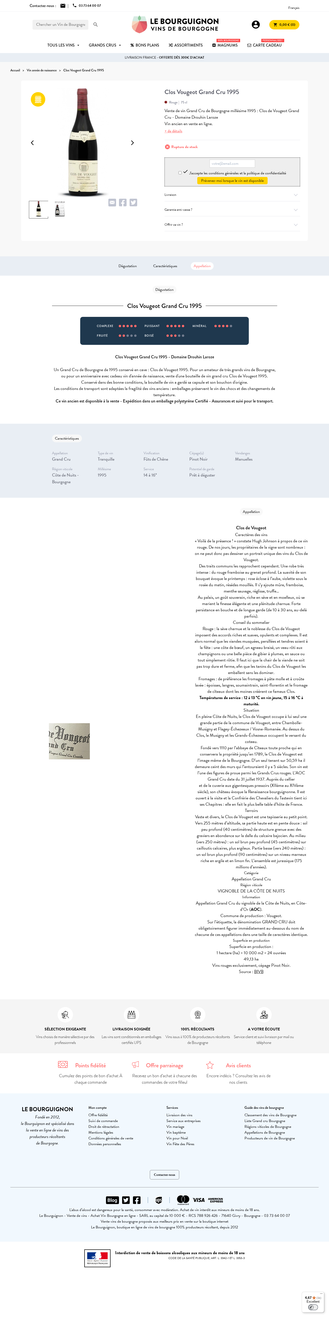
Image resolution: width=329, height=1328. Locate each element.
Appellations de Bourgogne (264, 1132)
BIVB (258, 971)
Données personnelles (104, 1144)
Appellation (202, 266)
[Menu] (321, 1295)
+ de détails (173, 131)
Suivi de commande (103, 1121)
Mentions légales (100, 1132)
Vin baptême (176, 1132)
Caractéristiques (165, 266)
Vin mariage (175, 1127)
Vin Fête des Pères (180, 1144)
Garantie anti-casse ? (178, 209)
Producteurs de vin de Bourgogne (269, 1138)
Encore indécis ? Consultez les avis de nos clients (238, 1079)
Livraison (170, 194)
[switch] (313, 1307)
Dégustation (127, 266)
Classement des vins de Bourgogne (270, 1115)
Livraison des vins (179, 1115)
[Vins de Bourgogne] (175, 24)
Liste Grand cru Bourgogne (264, 1121)
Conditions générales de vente (110, 1138)
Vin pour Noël (177, 1138)
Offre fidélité (98, 1115)
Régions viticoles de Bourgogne (267, 1127)
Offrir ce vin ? (173, 224)
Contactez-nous (164, 1174)
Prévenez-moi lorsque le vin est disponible (232, 181)
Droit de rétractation (103, 1127)
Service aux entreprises (183, 1121)
